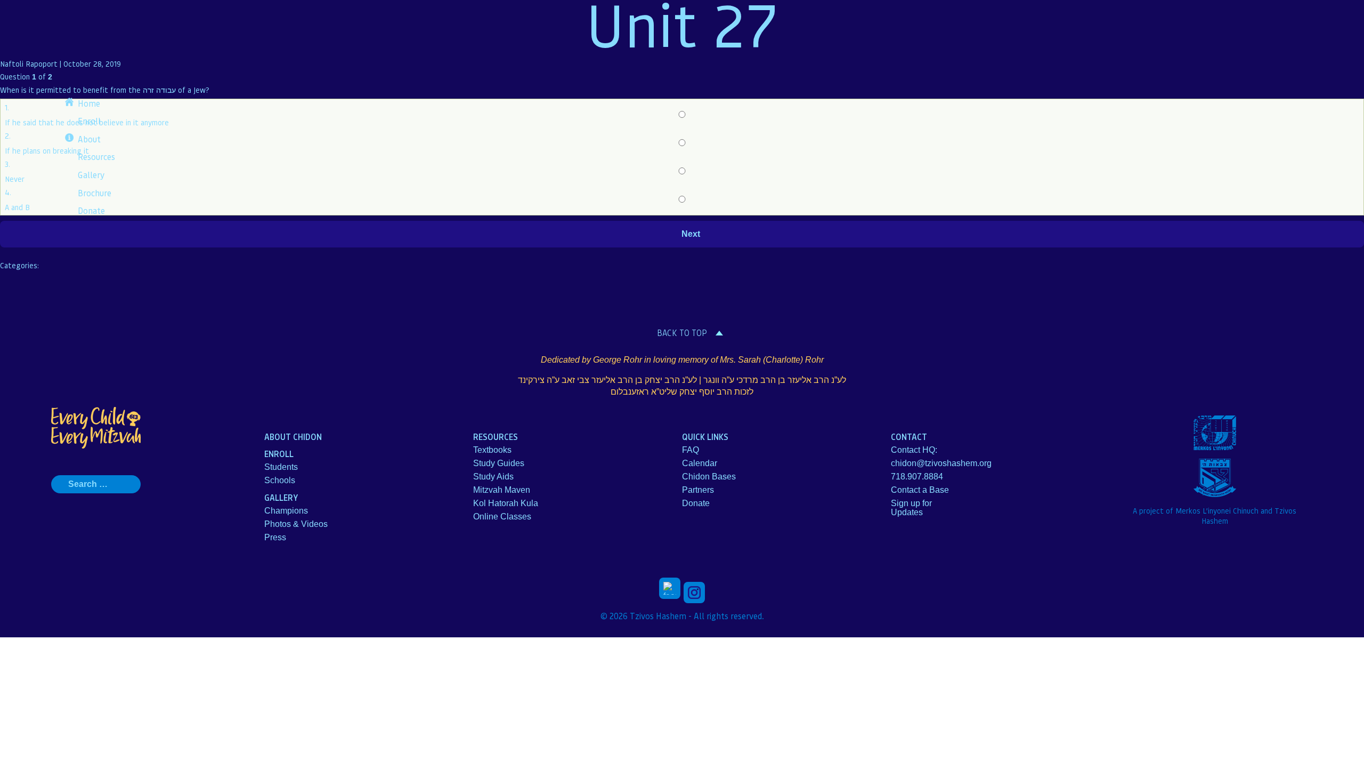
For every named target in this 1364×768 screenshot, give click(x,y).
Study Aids (493, 476)
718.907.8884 (917, 476)
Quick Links (705, 436)
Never (15, 178)
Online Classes (502, 516)
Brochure (94, 192)
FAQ (690, 449)
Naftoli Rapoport (29, 63)
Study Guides (498, 463)
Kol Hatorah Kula (505, 503)
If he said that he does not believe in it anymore (87, 122)
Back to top (682, 333)
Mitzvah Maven (501, 489)
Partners (698, 489)
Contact (909, 436)
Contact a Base (920, 489)
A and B (17, 207)
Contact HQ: (914, 449)
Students (281, 466)
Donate (91, 210)
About (89, 139)
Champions (286, 510)
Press (275, 537)
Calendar (699, 463)
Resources (96, 156)
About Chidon (293, 436)
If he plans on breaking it (47, 150)
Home (89, 103)
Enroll (89, 120)
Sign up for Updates (911, 508)
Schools (279, 480)
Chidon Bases (709, 476)
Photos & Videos (296, 524)
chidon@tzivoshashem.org (941, 463)
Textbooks (492, 449)
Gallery (91, 174)
